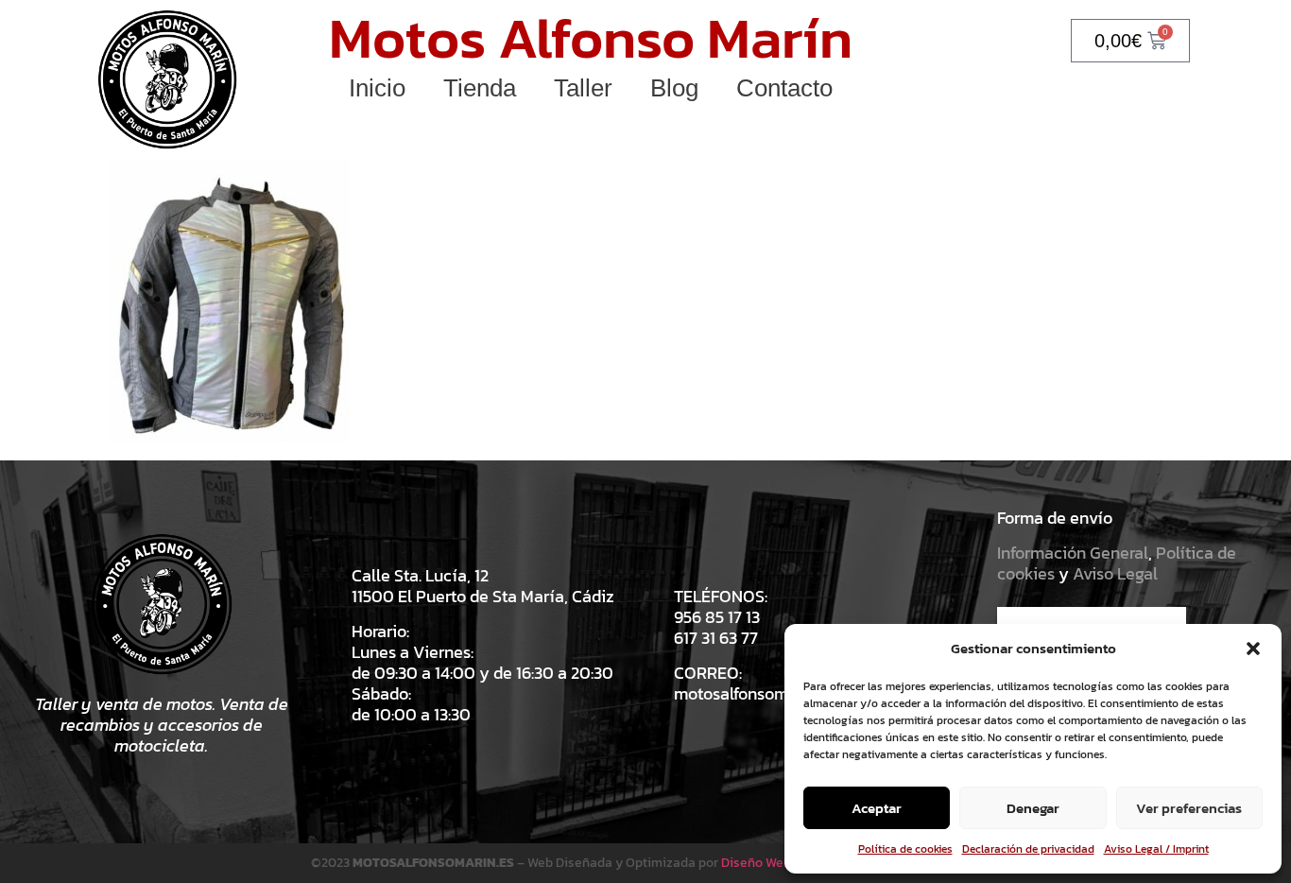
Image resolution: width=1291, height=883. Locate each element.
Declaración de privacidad (1028, 848)
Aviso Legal (1115, 573)
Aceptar (877, 808)
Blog (674, 88)
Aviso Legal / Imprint (1156, 848)
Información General (1072, 552)
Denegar (1033, 808)
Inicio (377, 88)
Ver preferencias (1189, 808)
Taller (583, 88)
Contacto (784, 88)
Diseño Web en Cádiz (783, 863)
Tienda (479, 88)
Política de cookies (905, 848)
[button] (1253, 648)
